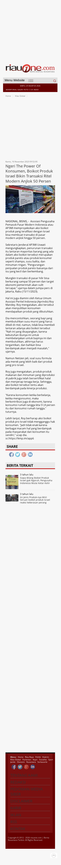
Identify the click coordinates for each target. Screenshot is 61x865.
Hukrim (45, 757)
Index (36, 89)
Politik (38, 757)
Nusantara (31, 762)
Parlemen (26, 759)
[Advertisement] (30, 30)
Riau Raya (29, 757)
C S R (31, 89)
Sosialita (43, 759)
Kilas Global (20, 96)
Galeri (20, 89)
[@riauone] (20, 767)
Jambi (12, 762)
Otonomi (21, 762)
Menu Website (15, 80)
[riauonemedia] (14, 767)
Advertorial (11, 89)
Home (8, 96)
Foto (26, 89)
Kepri (35, 759)
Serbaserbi (42, 762)
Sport (50, 759)
